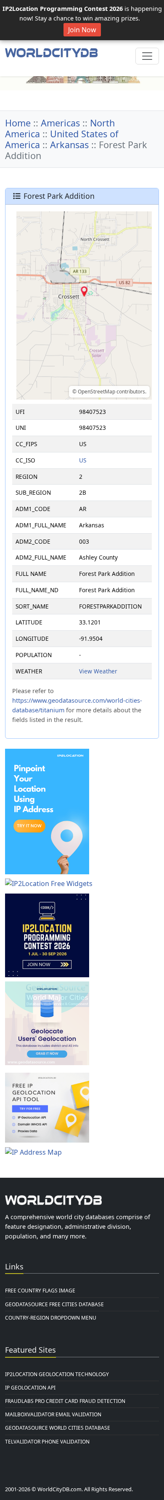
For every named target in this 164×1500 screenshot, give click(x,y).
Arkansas (69, 145)
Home (18, 123)
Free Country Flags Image (40, 1290)
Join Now (82, 29)
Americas (60, 123)
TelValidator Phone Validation (47, 1441)
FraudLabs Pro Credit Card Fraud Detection (65, 1401)
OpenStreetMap (96, 391)
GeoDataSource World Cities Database (57, 1427)
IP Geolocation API (30, 1387)
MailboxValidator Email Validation (53, 1414)
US (82, 460)
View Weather (98, 671)
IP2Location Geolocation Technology (57, 1374)
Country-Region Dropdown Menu (50, 1317)
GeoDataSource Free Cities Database (54, 1304)
